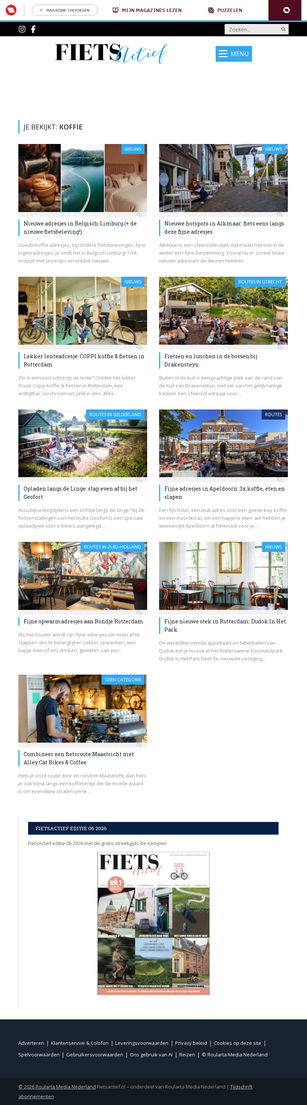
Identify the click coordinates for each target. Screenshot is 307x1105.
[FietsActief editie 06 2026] (153, 923)
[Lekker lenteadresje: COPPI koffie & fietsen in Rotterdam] (82, 311)
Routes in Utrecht (260, 282)
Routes (273, 414)
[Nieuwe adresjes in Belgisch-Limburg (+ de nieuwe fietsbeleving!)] (82, 178)
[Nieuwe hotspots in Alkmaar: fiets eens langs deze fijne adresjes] (223, 178)
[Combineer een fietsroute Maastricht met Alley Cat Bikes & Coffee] (82, 709)
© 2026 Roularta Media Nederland (57, 1086)
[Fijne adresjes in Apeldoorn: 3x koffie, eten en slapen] (223, 443)
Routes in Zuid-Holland (112, 547)
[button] (284, 10)
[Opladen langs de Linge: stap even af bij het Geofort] (82, 443)
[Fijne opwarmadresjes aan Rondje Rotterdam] (82, 576)
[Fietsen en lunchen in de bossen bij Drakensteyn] (223, 311)
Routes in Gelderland (115, 414)
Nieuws (133, 149)
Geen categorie (123, 679)
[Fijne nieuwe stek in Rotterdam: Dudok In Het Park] (223, 576)
